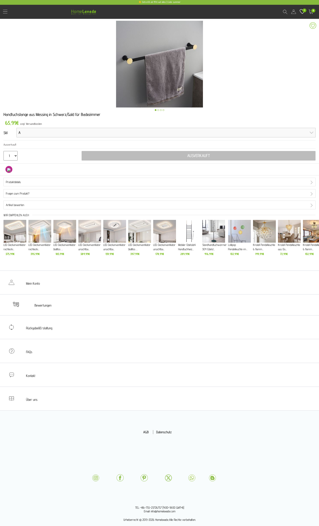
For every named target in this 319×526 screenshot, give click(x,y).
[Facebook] (120, 477)
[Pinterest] (144, 477)
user (293, 11)
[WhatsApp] (191, 477)
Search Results (285, 11)
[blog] (212, 477)
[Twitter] (168, 477)
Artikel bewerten (15, 205)
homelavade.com (84, 11)
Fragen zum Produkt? (18, 193)
